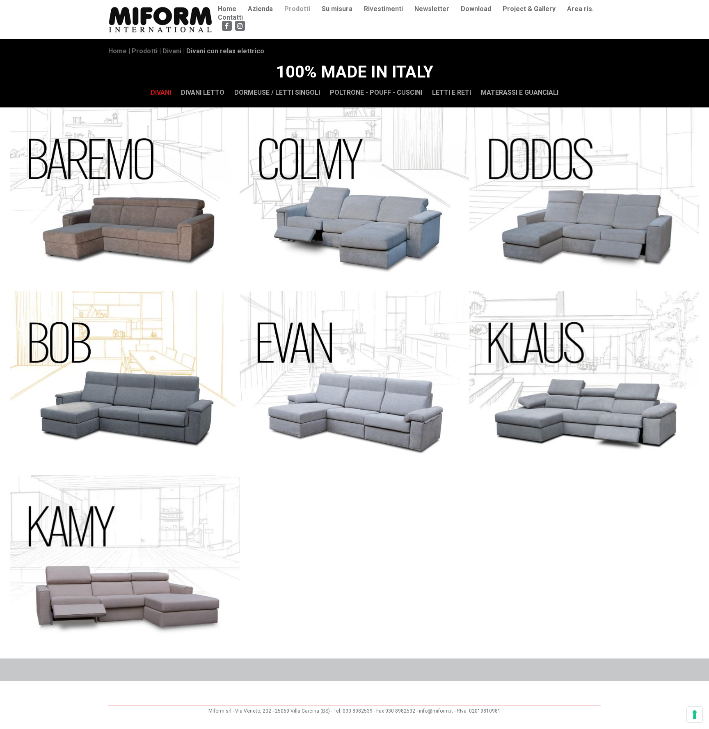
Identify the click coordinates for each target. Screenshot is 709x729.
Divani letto (202, 92)
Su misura (337, 9)
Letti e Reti (451, 92)
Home (227, 9)
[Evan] (354, 383)
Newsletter (431, 9)
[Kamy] (125, 566)
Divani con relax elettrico (225, 51)
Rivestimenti (383, 9)
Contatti (230, 17)
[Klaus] (584, 383)
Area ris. (580, 9)
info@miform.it (436, 711)
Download (476, 9)
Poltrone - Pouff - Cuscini (376, 92)
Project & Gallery (529, 9)
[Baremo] (125, 199)
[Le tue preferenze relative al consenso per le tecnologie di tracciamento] (694, 714)
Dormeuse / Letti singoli (277, 92)
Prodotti (297, 9)
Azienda (260, 9)
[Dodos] (584, 199)
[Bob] (125, 383)
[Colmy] (354, 199)
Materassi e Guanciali (519, 92)
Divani (171, 51)
